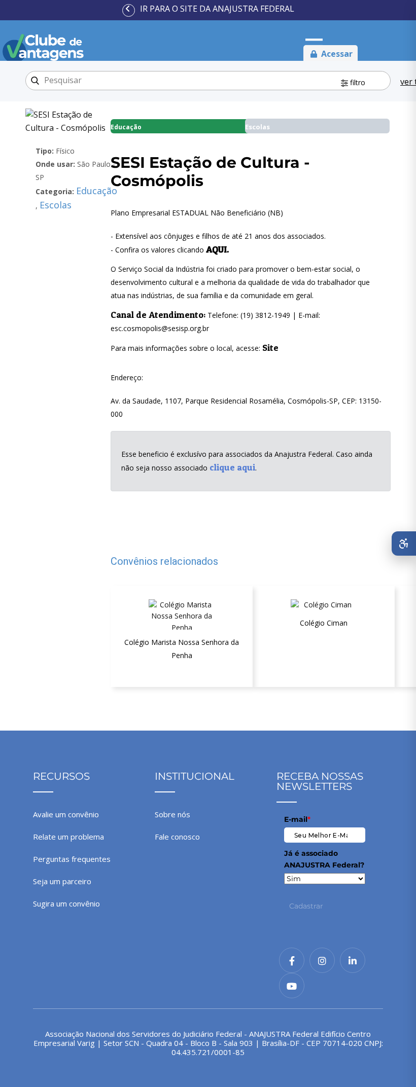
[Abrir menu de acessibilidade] (404, 543)
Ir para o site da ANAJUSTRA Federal (217, 8)
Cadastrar (306, 906)
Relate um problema (68, 836)
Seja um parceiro (62, 881)
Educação (96, 191)
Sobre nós (172, 814)
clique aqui (232, 467)
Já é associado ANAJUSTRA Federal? (324, 859)
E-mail (297, 819)
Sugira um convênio (66, 903)
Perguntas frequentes (72, 859)
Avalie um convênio (66, 814)
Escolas (56, 205)
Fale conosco (177, 836)
